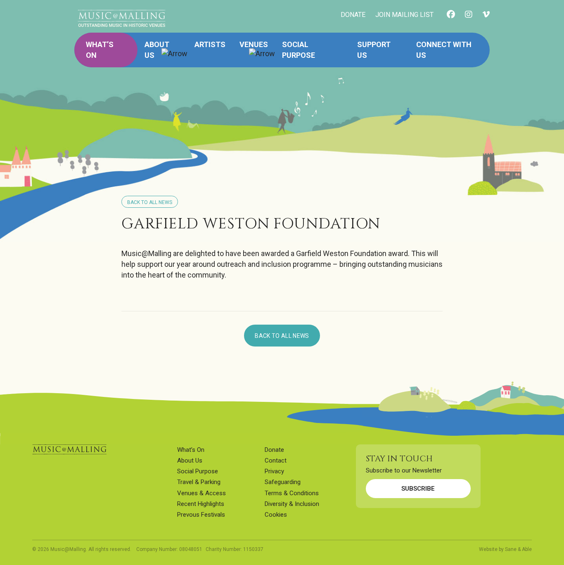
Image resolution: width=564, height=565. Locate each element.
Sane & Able (518, 549)
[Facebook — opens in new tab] (451, 15)
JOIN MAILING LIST (404, 15)
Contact (276, 460)
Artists (209, 44)
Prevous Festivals (201, 514)
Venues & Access (201, 493)
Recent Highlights (200, 504)
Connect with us (444, 49)
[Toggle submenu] (174, 50)
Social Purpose (298, 49)
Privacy (274, 471)
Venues (253, 44)
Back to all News (149, 202)
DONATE (353, 15)
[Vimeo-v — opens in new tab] (486, 15)
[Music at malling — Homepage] (69, 449)
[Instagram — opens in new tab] (468, 15)
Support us (374, 49)
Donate (274, 449)
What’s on (100, 49)
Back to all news (282, 335)
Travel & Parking (198, 482)
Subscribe (418, 488)
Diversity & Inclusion (292, 504)
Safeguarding (283, 482)
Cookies (276, 514)
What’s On (190, 449)
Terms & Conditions (292, 493)
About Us (189, 460)
